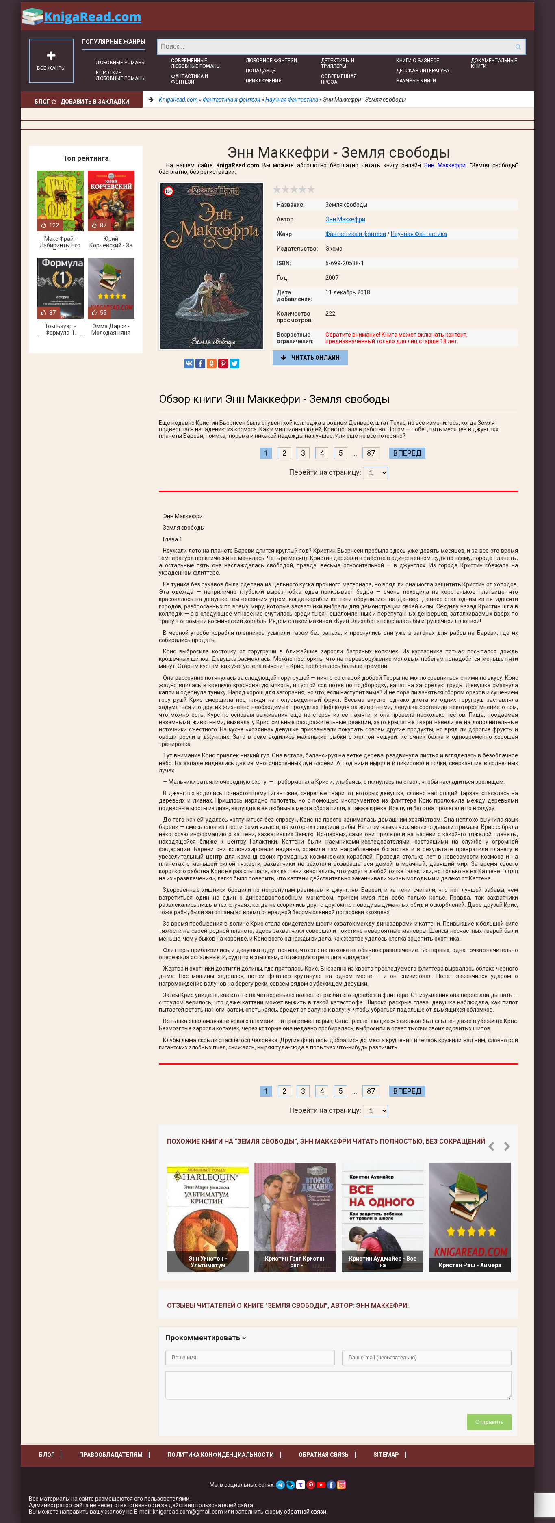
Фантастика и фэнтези (189, 79)
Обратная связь (324, 1455)
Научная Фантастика (419, 234)
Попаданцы (261, 71)
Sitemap (386, 1455)
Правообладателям (111, 1455)
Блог (42, 101)
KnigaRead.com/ (82, 16)
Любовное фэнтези (271, 60)
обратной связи (305, 1511)
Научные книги (416, 81)
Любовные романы (120, 62)
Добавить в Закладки (95, 101)
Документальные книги (494, 63)
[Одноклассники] (212, 363)
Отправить (489, 1422)
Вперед (407, 453)
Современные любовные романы (196, 63)
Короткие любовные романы (120, 75)
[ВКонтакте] (189, 363)
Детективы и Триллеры (337, 63)
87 (371, 453)
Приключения (264, 81)
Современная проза (339, 79)
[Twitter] (234, 363)
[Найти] (518, 47)
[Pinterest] (223, 363)
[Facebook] (200, 363)
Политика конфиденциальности (220, 1455)
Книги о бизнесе (417, 60)
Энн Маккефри (445, 165)
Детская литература (422, 71)
